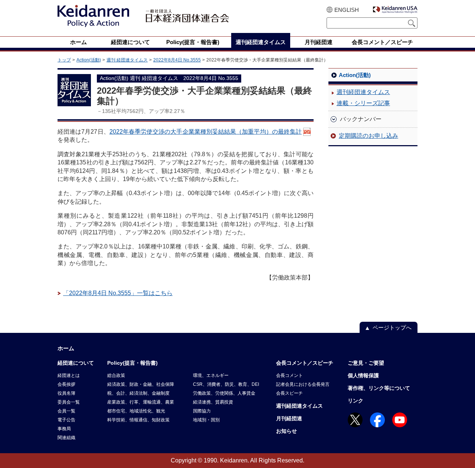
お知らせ (286, 431)
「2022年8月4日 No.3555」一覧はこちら (118, 293)
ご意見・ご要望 (366, 363)
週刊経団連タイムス (363, 92)
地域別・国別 (206, 419)
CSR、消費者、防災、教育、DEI (226, 384)
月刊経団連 (289, 418)
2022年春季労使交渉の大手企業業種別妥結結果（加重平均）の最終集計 (205, 131)
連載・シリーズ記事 (363, 103)
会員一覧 (66, 411)
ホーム (66, 348)
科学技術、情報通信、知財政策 (138, 419)
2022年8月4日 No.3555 (177, 60)
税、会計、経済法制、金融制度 (138, 393)
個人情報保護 (363, 375)
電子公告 (66, 419)
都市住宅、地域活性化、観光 (136, 411)
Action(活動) (88, 60)
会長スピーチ (289, 393)
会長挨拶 (66, 384)
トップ (64, 60)
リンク (355, 401)
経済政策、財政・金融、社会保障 (140, 384)
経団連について (76, 363)
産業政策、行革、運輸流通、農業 (140, 402)
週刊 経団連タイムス (127, 60)
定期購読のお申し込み (368, 136)
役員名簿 (66, 393)
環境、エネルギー (211, 375)
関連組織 (66, 437)
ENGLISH (346, 10)
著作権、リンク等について (379, 388)
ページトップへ (392, 327)
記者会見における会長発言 (303, 384)
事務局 (64, 428)
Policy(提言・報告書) (132, 363)
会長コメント (289, 375)
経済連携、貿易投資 (213, 402)
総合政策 (116, 375)
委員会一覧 (69, 402)
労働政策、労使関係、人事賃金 (224, 393)
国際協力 (202, 411)
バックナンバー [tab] (360, 119)
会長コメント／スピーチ (304, 363)
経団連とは (69, 375)
